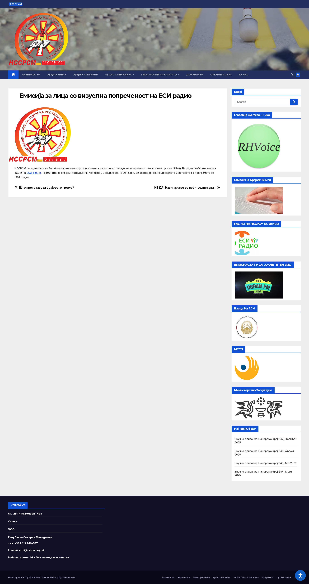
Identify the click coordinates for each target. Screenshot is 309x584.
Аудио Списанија (118, 74)
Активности (31, 74)
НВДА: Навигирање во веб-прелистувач (184, 187)
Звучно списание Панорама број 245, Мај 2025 (266, 463)
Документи (194, 74)
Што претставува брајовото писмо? (46, 187)
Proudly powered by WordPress (24, 577)
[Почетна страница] (13, 74)
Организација (221, 74)
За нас (243, 74)
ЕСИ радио (34, 172)
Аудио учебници (85, 74)
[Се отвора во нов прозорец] (247, 242)
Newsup (54, 577)
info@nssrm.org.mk (31, 550)
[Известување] (298, 75)
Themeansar (68, 577)
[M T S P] (247, 367)
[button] (292, 74)
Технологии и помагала (159, 74)
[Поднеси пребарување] (294, 102)
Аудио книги (56, 74)
